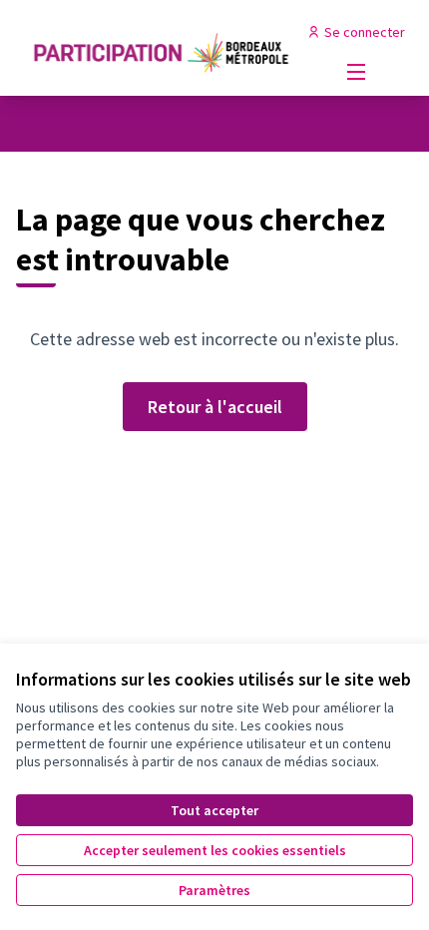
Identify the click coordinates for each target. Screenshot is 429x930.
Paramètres (214, 890)
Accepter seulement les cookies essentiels (215, 850)
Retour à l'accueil (215, 406)
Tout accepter (214, 810)
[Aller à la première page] (163, 47)
